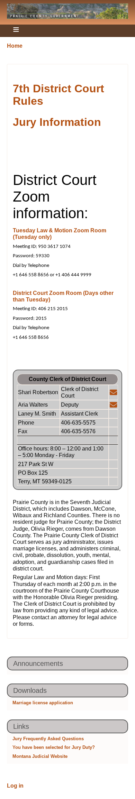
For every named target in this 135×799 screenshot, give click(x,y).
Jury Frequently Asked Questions (48, 738)
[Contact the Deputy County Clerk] (113, 405)
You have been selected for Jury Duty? (53, 747)
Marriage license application (42, 702)
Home (14, 46)
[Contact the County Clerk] (113, 393)
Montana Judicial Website (40, 756)
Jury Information (57, 122)
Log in (15, 786)
